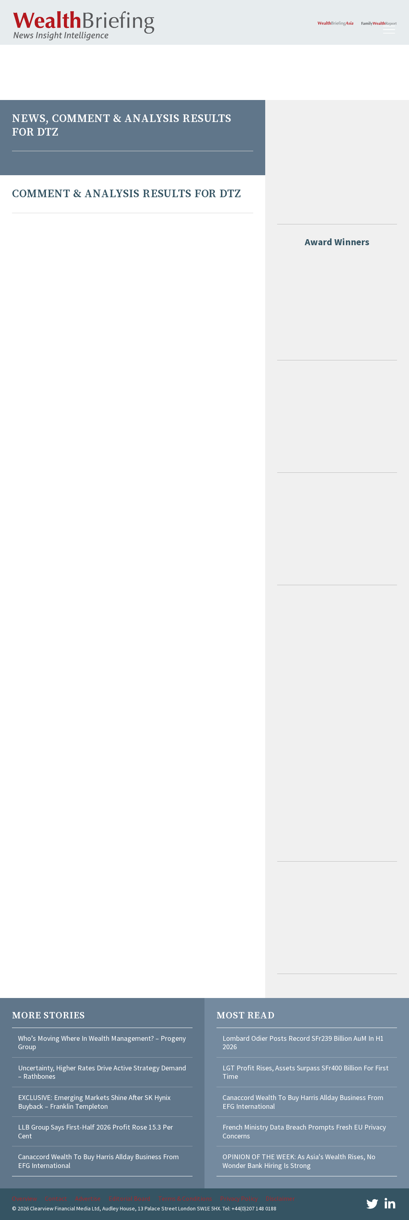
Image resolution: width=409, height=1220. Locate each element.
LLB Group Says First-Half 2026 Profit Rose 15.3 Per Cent (95, 1131)
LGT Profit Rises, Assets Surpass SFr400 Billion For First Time (305, 1072)
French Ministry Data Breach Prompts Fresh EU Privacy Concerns (304, 1131)
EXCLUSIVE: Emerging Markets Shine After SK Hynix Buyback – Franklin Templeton (94, 1102)
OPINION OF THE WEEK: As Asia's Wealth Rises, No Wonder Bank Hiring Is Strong (298, 1161)
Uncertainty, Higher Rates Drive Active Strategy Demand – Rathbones (102, 1072)
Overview (24, 1198)
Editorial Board (129, 1198)
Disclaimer (280, 1198)
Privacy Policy (239, 1198)
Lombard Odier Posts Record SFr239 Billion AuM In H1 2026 (303, 1043)
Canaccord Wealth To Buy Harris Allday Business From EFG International (98, 1161)
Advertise (88, 1198)
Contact (56, 1198)
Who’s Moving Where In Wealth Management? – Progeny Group (102, 1043)
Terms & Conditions (185, 1198)
